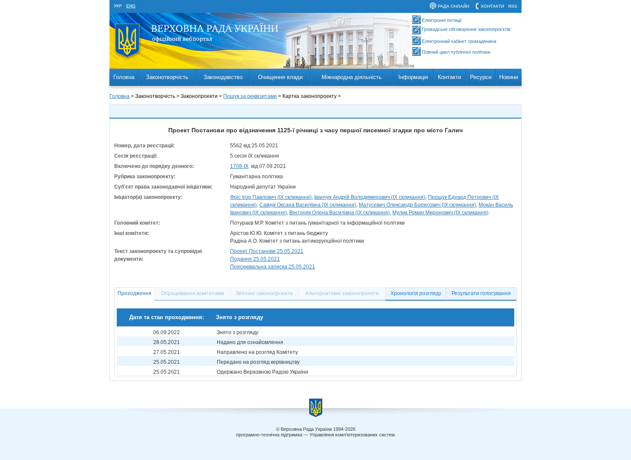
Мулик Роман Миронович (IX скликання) (440, 213)
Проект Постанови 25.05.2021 (266, 251)
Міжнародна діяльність (352, 77)
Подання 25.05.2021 (255, 259)
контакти (492, 6)
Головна (123, 77)
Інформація (413, 77)
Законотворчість (167, 77)
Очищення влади (280, 77)
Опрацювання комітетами (192, 293)
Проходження (135, 293)
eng (131, 5)
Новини (508, 77)
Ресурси (480, 77)
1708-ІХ (239, 166)
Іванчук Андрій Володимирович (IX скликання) (369, 197)
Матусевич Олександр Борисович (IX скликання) (417, 205)
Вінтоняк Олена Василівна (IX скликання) (339, 213)
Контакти (449, 77)
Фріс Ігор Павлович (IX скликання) (271, 197)
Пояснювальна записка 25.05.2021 (272, 267)
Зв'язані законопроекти (264, 293)
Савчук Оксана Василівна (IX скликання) (307, 205)
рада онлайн (453, 6)
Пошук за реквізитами (250, 96)
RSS (512, 6)
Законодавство (223, 77)
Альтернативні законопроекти (342, 293)
